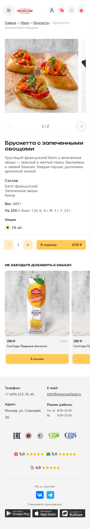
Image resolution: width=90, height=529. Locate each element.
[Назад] (9, 126)
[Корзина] (81, 10)
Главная (10, 23)
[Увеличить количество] (28, 245)
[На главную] (25, 10)
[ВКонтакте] (40, 495)
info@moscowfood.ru (64, 394)
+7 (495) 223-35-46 (19, 394)
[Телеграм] (50, 495)
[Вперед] (81, 126)
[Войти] (52, 10)
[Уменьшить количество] (8, 245)
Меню (25, 23)
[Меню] (8, 10)
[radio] (8, 227)
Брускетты (41, 23)
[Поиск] (71, 10)
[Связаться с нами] (62, 10)
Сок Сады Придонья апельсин (27, 346)
